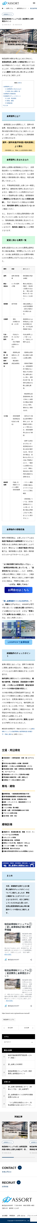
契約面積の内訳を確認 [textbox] (28, 277)
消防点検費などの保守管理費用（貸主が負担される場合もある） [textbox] (28, 309)
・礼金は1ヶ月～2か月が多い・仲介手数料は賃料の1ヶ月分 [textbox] (16, 341)
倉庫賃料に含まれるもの (19, 89)
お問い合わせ (21, 1215)
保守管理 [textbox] (14, 304)
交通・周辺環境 (10, 98)
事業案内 (12, 1215)
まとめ (5, 105)
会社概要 (4, 1215)
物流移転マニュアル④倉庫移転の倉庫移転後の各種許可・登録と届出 (18, 731)
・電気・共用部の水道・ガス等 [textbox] (16, 321)
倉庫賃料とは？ (8, 86)
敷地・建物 (9, 100)
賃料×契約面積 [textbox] (15, 277)
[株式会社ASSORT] (10, 3)
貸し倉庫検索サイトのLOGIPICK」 (17, 601)
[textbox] (6, 269)
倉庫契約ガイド (8, 14)
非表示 (19, 82)
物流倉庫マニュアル (8, 1019)
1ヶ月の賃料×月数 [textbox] (15, 285)
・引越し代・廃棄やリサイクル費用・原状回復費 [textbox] (16, 486)
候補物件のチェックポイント (12, 96)
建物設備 (8, 103)
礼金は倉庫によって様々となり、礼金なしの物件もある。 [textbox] (28, 338)
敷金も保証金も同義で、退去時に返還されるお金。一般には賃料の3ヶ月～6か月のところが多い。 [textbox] (28, 291)
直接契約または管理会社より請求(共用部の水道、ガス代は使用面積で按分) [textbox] (28, 324)
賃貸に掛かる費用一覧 (12, 91)
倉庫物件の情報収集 (9, 93)
